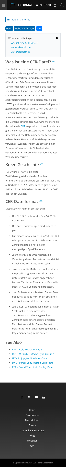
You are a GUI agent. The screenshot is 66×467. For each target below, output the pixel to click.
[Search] (62, 5)
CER (39, 28)
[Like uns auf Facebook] (22, 397)
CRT (23, 126)
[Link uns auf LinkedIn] (44, 397)
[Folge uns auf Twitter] (30, 397)
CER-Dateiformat (20, 51)
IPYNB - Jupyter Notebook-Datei (30, 358)
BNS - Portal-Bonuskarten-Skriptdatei (33, 362)
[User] (55, 5)
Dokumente (32, 415)
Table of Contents (19, 19)
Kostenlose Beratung (32, 430)
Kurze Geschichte (21, 47)
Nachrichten (32, 420)
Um (32, 445)
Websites (32, 440)
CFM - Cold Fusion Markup (27, 349)
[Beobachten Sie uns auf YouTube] (37, 397)
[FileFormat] (22, 5)
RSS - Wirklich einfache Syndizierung (33, 353)
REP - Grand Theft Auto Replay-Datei (32, 367)
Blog (32, 435)
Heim (9, 28)
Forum (32, 425)
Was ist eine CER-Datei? (24, 42)
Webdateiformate (25, 28)
